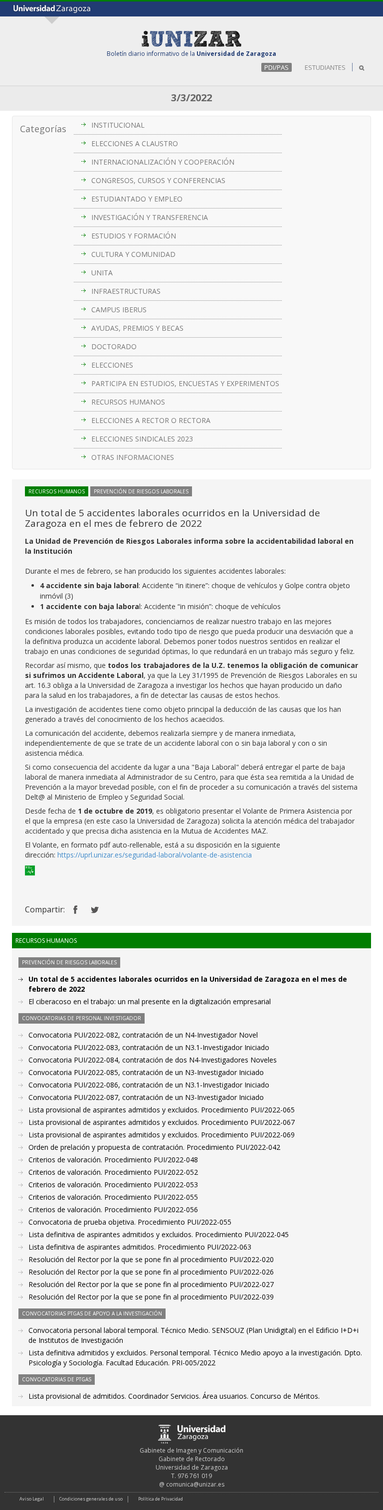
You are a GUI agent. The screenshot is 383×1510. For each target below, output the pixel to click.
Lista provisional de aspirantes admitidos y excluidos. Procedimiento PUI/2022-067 (161, 1122)
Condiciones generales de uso (91, 1499)
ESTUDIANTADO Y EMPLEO (137, 199)
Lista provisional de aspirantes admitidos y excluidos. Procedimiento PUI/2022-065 (161, 1109)
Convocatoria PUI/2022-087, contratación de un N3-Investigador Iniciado (146, 1097)
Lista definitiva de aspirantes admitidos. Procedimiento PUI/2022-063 (139, 1247)
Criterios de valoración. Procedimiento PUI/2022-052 (113, 1172)
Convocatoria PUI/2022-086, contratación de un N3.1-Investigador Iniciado (148, 1084)
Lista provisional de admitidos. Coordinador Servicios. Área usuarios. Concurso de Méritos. (174, 1396)
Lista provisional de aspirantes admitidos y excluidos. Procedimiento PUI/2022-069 (161, 1134)
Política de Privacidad (160, 1499)
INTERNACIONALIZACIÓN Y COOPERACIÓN (162, 162)
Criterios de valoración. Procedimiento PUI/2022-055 (113, 1197)
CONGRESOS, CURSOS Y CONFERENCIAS (158, 180)
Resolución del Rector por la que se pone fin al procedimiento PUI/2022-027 (151, 1284)
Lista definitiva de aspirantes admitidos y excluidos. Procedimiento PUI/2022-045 (158, 1234)
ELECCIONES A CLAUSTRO (134, 143)
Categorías (43, 129)
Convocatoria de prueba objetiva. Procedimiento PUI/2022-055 (129, 1222)
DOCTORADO (114, 346)
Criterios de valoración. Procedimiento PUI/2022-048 (113, 1159)
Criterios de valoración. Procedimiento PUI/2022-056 (113, 1209)
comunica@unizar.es (195, 1484)
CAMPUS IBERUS (119, 309)
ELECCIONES (112, 365)
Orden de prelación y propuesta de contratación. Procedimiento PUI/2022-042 (154, 1147)
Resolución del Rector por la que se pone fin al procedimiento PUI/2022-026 (151, 1272)
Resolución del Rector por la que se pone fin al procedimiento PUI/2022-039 (151, 1296)
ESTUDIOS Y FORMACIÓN (133, 235)
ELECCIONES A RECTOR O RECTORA (150, 420)
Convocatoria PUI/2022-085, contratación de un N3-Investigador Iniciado (146, 1072)
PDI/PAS (276, 67)
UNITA (102, 272)
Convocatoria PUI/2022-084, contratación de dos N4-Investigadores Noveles (152, 1060)
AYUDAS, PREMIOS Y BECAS (137, 328)
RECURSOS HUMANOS (128, 402)
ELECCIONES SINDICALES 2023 (142, 438)
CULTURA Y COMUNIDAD (133, 254)
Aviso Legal (31, 1499)
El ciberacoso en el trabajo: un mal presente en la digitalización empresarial (149, 1001)
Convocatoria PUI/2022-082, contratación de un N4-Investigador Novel (143, 1035)
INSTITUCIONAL (118, 125)
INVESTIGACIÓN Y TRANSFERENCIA (149, 217)
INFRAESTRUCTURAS (126, 291)
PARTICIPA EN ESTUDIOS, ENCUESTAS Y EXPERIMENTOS (185, 383)
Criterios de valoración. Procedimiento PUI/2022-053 (113, 1184)
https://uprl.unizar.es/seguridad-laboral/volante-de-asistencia (154, 855)
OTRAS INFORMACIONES (132, 457)
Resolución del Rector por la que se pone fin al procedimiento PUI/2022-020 (151, 1259)
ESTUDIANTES (325, 67)
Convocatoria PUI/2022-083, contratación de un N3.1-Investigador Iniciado (148, 1047)
